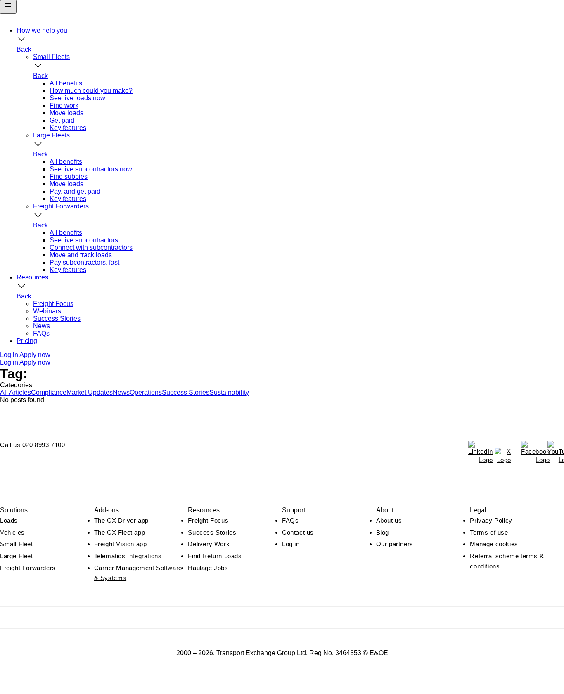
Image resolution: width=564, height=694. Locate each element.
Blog (382, 532)
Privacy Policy (491, 520)
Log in (291, 543)
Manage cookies (494, 543)
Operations (146, 392)
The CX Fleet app (119, 532)
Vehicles (12, 532)
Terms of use (489, 532)
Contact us (298, 532)
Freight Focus (208, 520)
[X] (503, 456)
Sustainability (229, 392)
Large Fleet (16, 555)
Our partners (394, 543)
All (4, 392)
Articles (20, 392)
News (121, 392)
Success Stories (185, 392)
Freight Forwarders (28, 567)
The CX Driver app (121, 520)
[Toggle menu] (8, 7)
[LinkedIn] (476, 449)
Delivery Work (209, 543)
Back (24, 49)
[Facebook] (529, 449)
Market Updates (89, 392)
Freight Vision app (120, 543)
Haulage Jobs (208, 567)
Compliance (48, 392)
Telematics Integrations (128, 555)
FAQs (290, 520)
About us (389, 520)
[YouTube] (555, 449)
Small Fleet (16, 543)
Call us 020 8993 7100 (32, 444)
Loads (9, 520)
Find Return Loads (215, 555)
